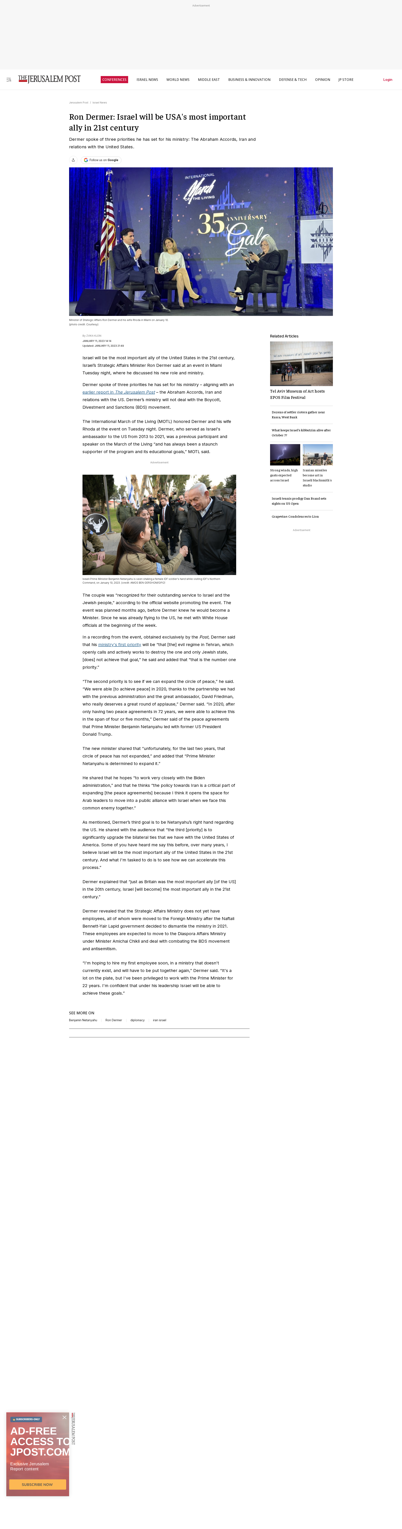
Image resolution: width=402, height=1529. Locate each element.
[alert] (37, 1481)
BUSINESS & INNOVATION (249, 79)
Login (387, 80)
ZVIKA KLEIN (93, 335)
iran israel (159, 1020)
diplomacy (137, 1020)
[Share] (73, 160)
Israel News (100, 102)
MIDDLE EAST (209, 79)
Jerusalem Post (78, 102)
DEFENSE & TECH (293, 79)
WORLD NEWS (177, 79)
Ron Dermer (114, 1020)
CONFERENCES (114, 79)
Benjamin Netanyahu (83, 1020)
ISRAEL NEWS (147, 79)
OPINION (322, 79)
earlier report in (118, 392)
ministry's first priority (119, 644)
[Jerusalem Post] (47, 79)
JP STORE (346, 79)
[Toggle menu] (9, 79)
